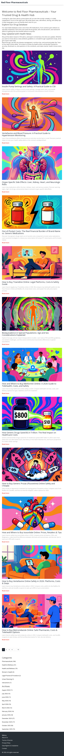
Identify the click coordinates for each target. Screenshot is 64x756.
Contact (4, 748)
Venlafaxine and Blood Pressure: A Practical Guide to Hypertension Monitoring (26, 134)
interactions (6, 683)
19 (18, 650)
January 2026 (7, 715)
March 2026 (7, 708)
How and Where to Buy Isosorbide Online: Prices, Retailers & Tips (32, 532)
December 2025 (8, 718)
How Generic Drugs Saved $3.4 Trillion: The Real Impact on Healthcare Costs (29, 434)
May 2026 (6, 701)
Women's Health (8, 672)
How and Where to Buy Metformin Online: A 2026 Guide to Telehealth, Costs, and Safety (29, 385)
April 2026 (6, 704)
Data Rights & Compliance (10, 746)
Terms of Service (7, 740)
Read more (5, 94)
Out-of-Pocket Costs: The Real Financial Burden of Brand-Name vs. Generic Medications (31, 232)
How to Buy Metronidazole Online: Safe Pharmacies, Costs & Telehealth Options (29, 631)
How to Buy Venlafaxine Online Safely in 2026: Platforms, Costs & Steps (31, 582)
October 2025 (7, 725)
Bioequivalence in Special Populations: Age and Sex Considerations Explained (25, 334)
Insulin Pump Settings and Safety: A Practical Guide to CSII (29, 86)
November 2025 (8, 722)
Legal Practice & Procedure (11, 676)
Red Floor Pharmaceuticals (14, 2)
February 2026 (8, 711)
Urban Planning (8, 679)
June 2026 (6, 697)
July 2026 (6, 694)
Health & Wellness (9, 665)
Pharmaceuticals (9, 661)
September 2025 (8, 729)
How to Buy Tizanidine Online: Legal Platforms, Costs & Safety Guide (30, 283)
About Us (5, 737)
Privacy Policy (6, 743)
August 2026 (7, 690)
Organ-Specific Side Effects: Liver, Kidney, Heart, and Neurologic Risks (31, 183)
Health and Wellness (9, 668)
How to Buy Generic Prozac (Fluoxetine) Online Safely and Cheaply (28, 484)
